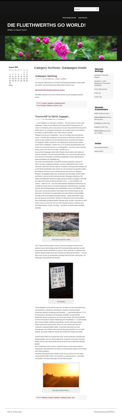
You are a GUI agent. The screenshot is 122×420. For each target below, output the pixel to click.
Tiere (60, 105)
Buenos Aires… (106, 113)
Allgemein (44, 397)
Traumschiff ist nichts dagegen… (53, 116)
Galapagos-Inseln (60, 103)
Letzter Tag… (98, 97)
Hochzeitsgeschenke (69, 18)
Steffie (96, 113)
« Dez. (11, 85)
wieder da (97, 93)
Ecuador (44, 103)
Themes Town (17, 412)
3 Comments (61, 119)
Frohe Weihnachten (100, 89)
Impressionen (82, 18)
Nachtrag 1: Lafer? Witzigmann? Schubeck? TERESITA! (102, 83)
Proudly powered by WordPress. (104, 412)
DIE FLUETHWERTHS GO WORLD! (46, 25)
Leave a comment (60, 79)
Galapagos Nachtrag (46, 76)
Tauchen (55, 105)
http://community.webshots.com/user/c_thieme (50, 90)
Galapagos (51, 103)
